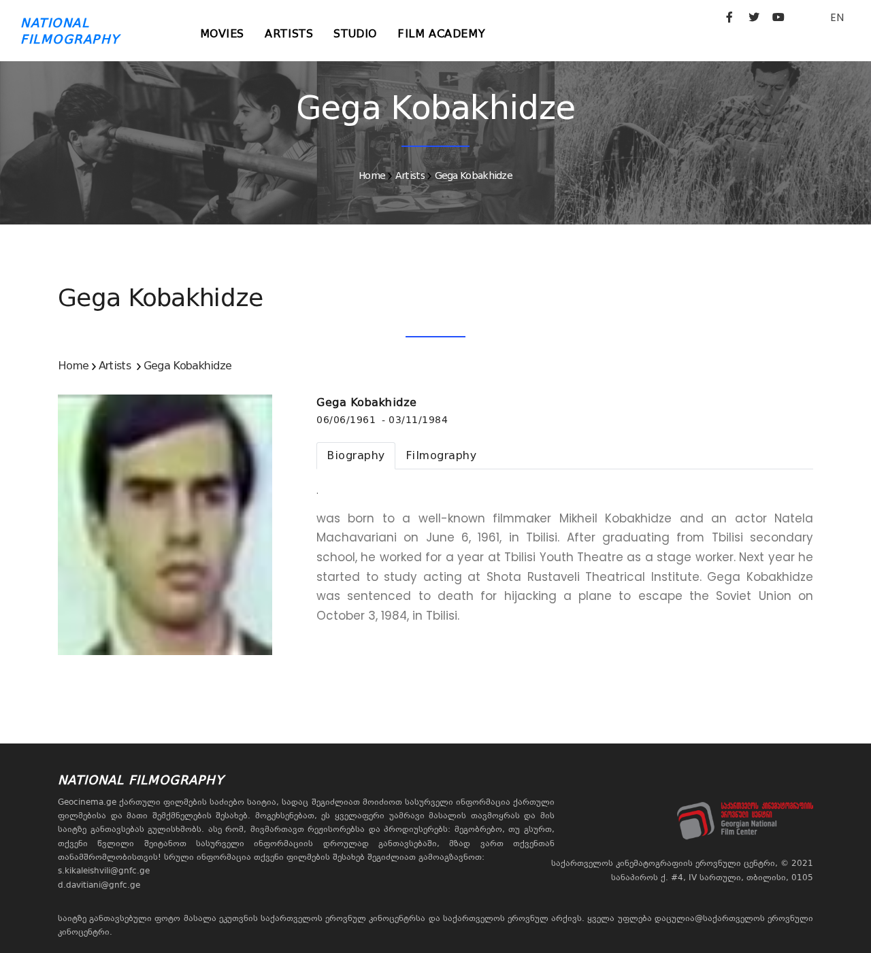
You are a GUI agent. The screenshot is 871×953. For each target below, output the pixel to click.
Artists (289, 33)
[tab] (355, 455)
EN (837, 17)
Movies (222, 33)
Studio (355, 33)
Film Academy (441, 33)
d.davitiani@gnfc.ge (99, 885)
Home (372, 175)
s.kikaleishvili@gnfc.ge (104, 870)
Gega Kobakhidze (474, 175)
